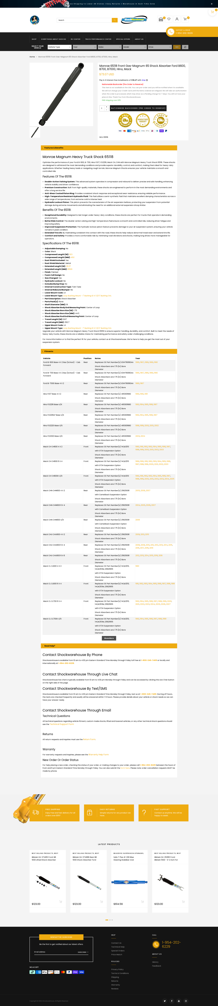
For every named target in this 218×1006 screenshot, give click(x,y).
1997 (155, 404)
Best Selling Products (42, 853)
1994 (142, 404)
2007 (148, 490)
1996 (151, 404)
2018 (147, 548)
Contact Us (116, 943)
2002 (156, 425)
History (155, 962)
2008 (137, 545)
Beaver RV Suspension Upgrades (129, 853)
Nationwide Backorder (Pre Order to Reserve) (138, 108)
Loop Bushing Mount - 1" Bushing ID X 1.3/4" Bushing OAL (87, 295)
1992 (146, 446)
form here (125, 768)
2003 (137, 436)
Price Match (116, 954)
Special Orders (117, 950)
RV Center (75, 39)
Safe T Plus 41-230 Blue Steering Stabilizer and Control (124, 860)
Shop (34, 39)
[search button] (115, 20)
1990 (156, 362)
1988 (147, 362)
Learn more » (67, 815)
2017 (142, 548)
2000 (146, 425)
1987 (142, 362)
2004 (143, 436)
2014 (166, 545)
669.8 (70, 269)
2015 (147, 534)
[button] (161, 19)
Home (32, 56)
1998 (137, 425)
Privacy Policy (117, 969)
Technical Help (118, 947)
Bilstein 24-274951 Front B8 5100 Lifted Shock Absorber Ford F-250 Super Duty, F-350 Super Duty (44, 861)
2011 (152, 545)
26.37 (68, 266)
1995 (146, 404)
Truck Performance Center (98, 39)
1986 (137, 362)
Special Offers (123, 39)
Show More (109, 638)
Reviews (114, 988)
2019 (151, 548)
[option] (61, 94)
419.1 (72, 257)
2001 (152, 425)
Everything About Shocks (53, 39)
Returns (114, 981)
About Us (139, 39)
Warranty (115, 985)
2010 (148, 545)
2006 (143, 490)
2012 (156, 545)
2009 (137, 534)
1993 (137, 404)
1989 (151, 362)
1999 (142, 425)
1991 (146, 394)
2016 (137, 548)
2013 (142, 534)
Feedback (156, 966)
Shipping (115, 977)
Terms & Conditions (120, 973)
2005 (172, 479)
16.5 (70, 254)
